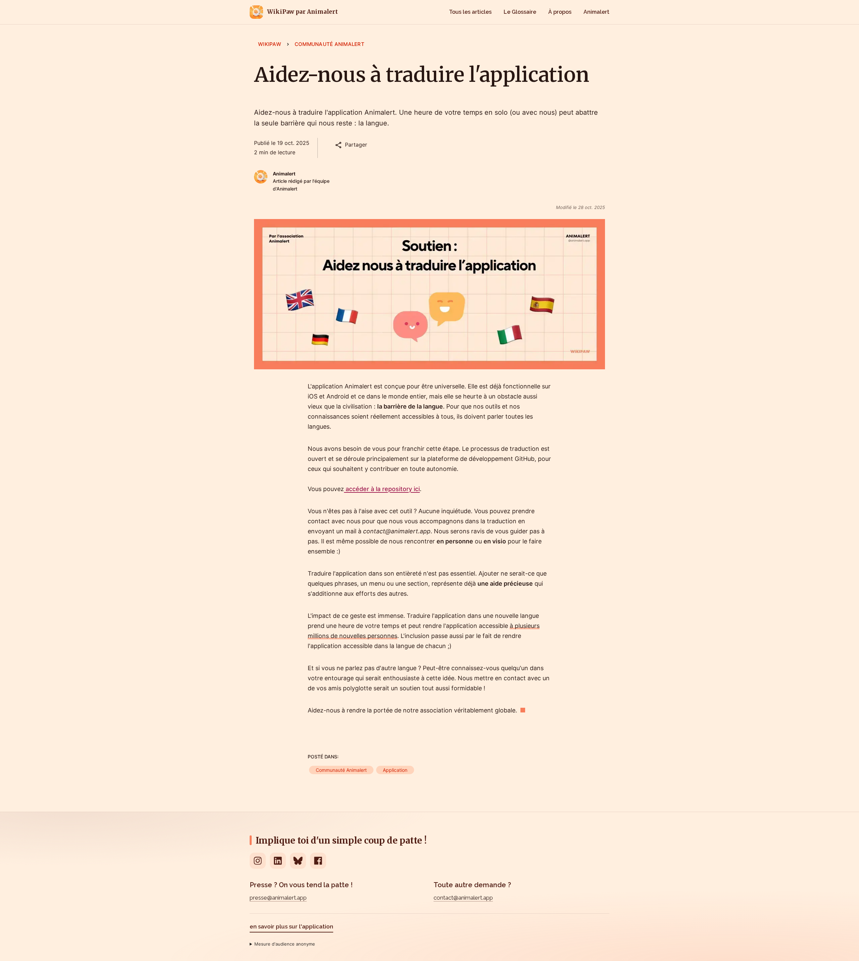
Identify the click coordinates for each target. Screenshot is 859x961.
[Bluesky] (298, 861)
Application (395, 770)
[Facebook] (318, 861)
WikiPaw (269, 44)
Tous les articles (470, 12)
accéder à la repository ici (382, 488)
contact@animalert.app (463, 897)
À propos (559, 12)
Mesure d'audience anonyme (284, 944)
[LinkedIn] (278, 861)
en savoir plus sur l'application (291, 926)
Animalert (596, 12)
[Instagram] (258, 861)
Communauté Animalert (329, 44)
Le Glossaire (520, 12)
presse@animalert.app (278, 897)
